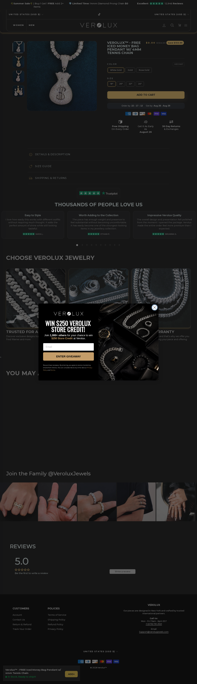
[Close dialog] (154, 307)
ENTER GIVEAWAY (68, 356)
